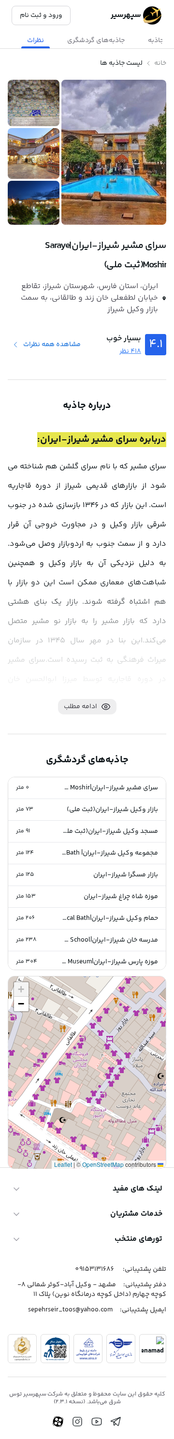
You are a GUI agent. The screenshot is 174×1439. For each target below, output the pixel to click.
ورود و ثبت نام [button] (41, 15)
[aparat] (58, 1421)
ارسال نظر (33, 1121)
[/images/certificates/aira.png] (87, 1348)
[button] (87, 788)
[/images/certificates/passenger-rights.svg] (55, 1348)
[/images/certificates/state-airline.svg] (120, 1348)
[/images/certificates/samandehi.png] (22, 1348)
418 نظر (130, 351)
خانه (160, 63)
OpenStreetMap (103, 1164)
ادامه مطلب (80, 706)
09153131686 (94, 1269)
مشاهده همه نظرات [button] (52, 344)
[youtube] (96, 1421)
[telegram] (116, 1421)
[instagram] (77, 1421)
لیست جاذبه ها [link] (121, 63)
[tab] (95, 40)
